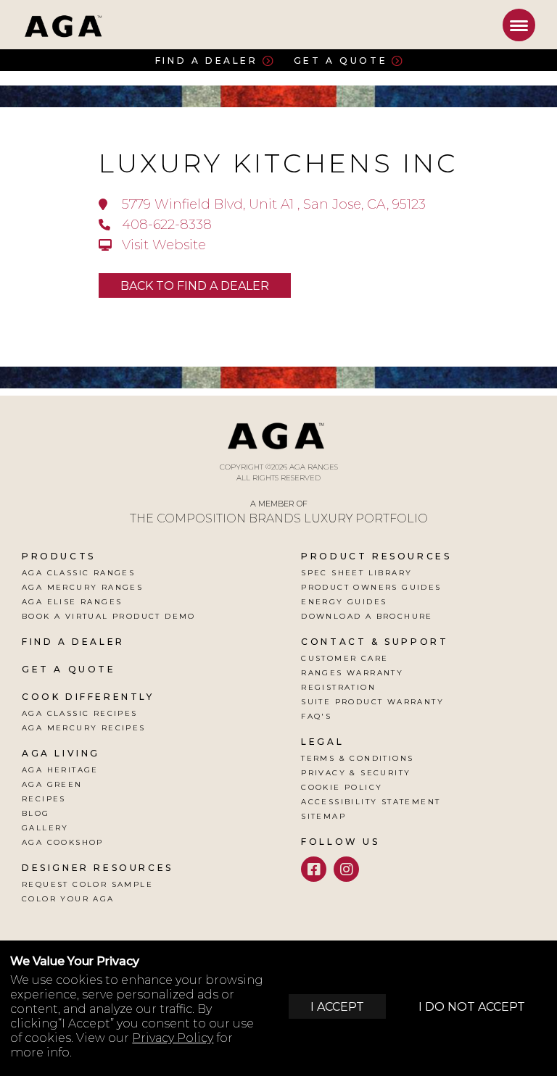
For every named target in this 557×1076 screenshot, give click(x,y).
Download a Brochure (367, 616)
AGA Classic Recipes (80, 713)
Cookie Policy (341, 787)
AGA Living (61, 753)
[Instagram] (346, 869)
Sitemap (323, 816)
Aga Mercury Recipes (84, 728)
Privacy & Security (355, 772)
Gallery (45, 828)
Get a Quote (341, 60)
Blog (36, 813)
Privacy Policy (172, 1038)
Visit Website (162, 244)
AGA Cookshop (63, 842)
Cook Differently (88, 696)
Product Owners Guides (371, 587)
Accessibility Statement (370, 801)
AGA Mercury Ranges (82, 587)
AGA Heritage (60, 770)
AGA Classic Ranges (78, 572)
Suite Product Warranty (372, 701)
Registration (338, 687)
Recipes (44, 799)
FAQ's (316, 716)
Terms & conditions (357, 758)
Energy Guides (344, 601)
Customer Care (344, 658)
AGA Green (52, 784)
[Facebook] (313, 869)
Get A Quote (69, 669)
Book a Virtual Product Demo (109, 616)
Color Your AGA (68, 899)
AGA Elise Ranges (72, 601)
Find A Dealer (73, 641)
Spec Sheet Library (356, 572)
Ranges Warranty (352, 672)
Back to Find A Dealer (194, 286)
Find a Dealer (206, 60)
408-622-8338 (165, 224)
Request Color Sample (87, 884)
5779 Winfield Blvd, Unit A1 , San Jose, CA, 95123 (272, 204)
